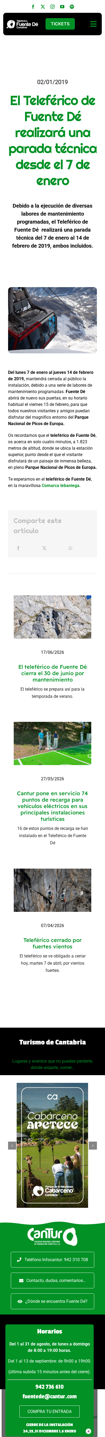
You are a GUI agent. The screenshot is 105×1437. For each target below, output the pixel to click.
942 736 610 (50, 1386)
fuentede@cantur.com (50, 1396)
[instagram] (52, 7)
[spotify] (72, 7)
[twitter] (43, 7)
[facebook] (33, 7)
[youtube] (62, 7)
